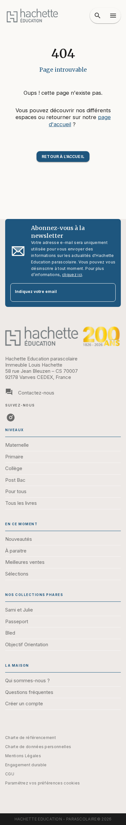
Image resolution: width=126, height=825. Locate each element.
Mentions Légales (23, 755)
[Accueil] (32, 15)
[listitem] (10, 417)
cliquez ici (72, 274)
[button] (63, 156)
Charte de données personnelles (38, 746)
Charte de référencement (30, 737)
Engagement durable (26, 764)
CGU (9, 773)
